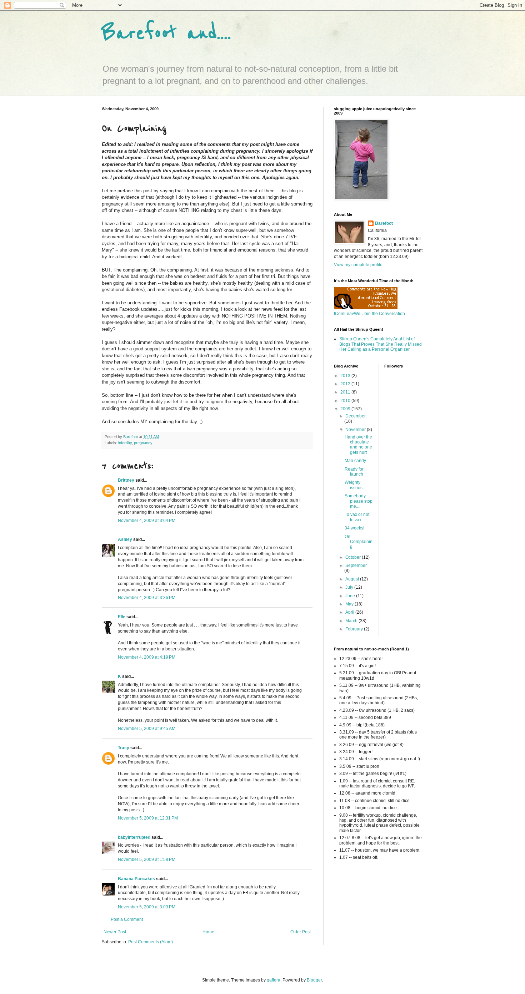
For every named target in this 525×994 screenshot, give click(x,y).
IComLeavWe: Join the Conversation (369, 313)
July (349, 587)
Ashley (125, 539)
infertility (125, 443)
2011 (345, 392)
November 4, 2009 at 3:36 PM (146, 597)
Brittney (126, 480)
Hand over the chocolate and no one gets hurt (358, 445)
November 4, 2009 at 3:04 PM (146, 520)
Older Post (300, 931)
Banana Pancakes (136, 878)
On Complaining (358, 541)
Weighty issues (353, 485)
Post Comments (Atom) (150, 941)
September (356, 565)
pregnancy (143, 443)
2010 (345, 400)
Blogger (314, 980)
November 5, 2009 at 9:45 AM (146, 728)
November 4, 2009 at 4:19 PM (146, 657)
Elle (121, 616)
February (354, 629)
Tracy (123, 747)
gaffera (273, 980)
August (352, 579)
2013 (345, 375)
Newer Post (115, 931)
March (352, 620)
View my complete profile (358, 264)
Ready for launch (354, 472)
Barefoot (384, 223)
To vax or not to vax (357, 517)
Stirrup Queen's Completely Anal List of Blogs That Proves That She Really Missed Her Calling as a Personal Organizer (380, 344)
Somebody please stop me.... (358, 501)
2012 (345, 383)
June (350, 595)
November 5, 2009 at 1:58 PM (146, 859)
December (355, 416)
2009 (345, 408)
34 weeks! (354, 528)
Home (208, 931)
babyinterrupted (134, 837)
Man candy (355, 460)
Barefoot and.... (166, 33)
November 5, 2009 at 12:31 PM (148, 818)
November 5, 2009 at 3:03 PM (146, 906)
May (350, 604)
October (353, 557)
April (350, 612)
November (356, 429)
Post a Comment (127, 919)
